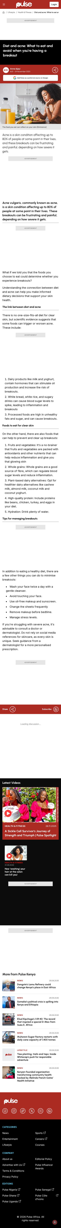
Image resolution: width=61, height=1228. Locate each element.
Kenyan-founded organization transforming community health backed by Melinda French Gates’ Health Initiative (35, 1076)
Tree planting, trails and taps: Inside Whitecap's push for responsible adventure (36, 1057)
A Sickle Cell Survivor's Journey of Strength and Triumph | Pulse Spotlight (30, 833)
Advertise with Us (12, 1164)
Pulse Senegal (43, 1189)
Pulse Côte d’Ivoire (41, 1197)
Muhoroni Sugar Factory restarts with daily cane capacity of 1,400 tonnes (37, 1038)
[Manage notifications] (54, 1222)
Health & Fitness (24, 12)
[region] (30, 861)
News (20, 980)
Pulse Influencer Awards (44, 1166)
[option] (16, 862)
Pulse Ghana (9, 1195)
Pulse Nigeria (9, 1189)
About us (7, 1158)
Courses (39, 1144)
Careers (39, 1138)
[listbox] (32, 861)
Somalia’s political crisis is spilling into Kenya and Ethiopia (37, 1003)
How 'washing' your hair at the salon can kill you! (15, 871)
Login (54, 4)
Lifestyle (11, 12)
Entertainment (10, 1138)
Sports (38, 1133)
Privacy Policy (10, 1176)
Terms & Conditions (13, 1170)
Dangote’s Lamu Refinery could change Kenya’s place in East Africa (36, 986)
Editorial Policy (43, 1158)
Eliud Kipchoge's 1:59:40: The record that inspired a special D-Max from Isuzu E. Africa (36, 1022)
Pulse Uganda (10, 1201)
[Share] (55, 70)
